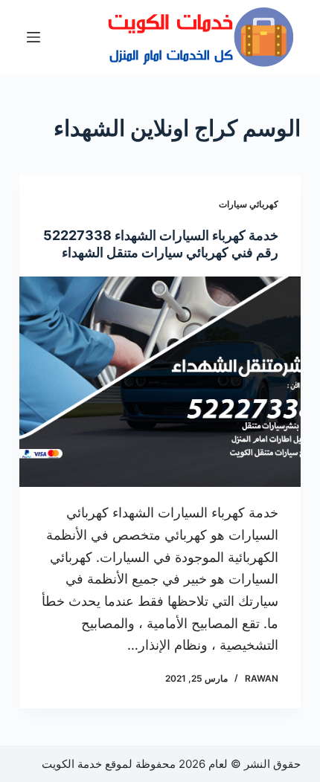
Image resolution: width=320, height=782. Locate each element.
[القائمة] (33, 37)
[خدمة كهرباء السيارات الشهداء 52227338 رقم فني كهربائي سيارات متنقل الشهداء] (160, 382)
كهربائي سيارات (248, 204)
